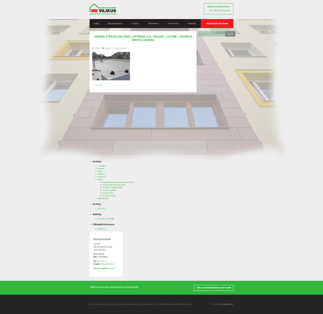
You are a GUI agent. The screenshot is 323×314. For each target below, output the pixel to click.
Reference (153, 23)
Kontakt (192, 23)
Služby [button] (134, 23)
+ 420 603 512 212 (220, 10)
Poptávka (101, 174)
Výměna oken (108, 193)
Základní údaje (115, 23)
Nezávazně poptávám (217, 23)
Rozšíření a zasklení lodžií (112, 187)
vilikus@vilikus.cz (107, 264)
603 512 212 (102, 261)
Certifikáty (173, 23)
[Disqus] (143, 127)
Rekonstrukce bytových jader (114, 185)
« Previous (98, 85)
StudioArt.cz (227, 304)
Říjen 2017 (102, 208)
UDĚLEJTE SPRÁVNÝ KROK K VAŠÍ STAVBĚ (213, 287)
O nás (96, 23)
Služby (100, 179)
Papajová (107, 48)
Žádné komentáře (120, 48)
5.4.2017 (97, 48)
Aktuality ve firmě (104, 219)
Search (230, 34)
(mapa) (104, 268)
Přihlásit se (102, 229)
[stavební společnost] (103, 14)
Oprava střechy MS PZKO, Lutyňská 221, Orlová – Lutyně (135, 36)
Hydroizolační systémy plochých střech (118, 182)
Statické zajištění (109, 190)
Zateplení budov (109, 196)
